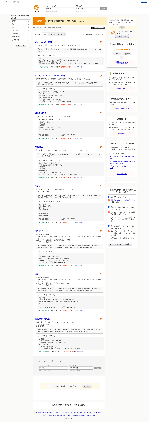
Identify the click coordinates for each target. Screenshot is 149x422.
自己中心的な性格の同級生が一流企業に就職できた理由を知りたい (122, 162)
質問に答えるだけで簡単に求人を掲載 (122, 63)
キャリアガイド (45, 415)
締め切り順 (61, 34)
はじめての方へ (57, 412)
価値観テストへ (122, 88)
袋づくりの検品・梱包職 (43, 42)
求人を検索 (5, 2)
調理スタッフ (39, 186)
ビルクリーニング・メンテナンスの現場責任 (50, 76)
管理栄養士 (39, 147)
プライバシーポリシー (89, 412)
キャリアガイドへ (122, 174)
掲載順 (45, 34)
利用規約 (98, 412)
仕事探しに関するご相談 (122, 109)
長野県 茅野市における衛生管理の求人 (122, 200)
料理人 (37, 274)
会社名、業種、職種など (52, 11)
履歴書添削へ (122, 133)
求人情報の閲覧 (40, 412)
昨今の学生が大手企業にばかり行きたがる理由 (122, 157)
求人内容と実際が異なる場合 (59, 415)
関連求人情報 (78, 67)
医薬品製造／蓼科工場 (42, 319)
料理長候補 (39, 231)
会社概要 (79, 412)
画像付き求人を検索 (99, 28)
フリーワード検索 (50, 6)
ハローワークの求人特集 (69, 412)
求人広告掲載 (15, 2)
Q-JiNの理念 (48, 412)
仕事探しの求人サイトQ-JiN (36, 8)
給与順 (53, 34)
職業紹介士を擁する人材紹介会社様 (85, 415)
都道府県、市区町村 (81, 11)
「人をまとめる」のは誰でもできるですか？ (122, 167)
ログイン (144, 2)
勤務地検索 (79, 6)
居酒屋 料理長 (40, 113)
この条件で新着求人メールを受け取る (120, 244)
